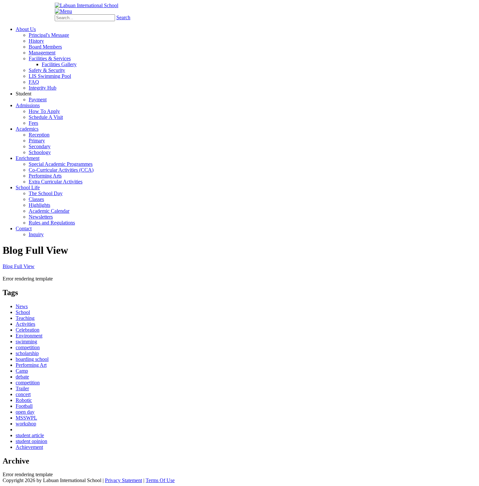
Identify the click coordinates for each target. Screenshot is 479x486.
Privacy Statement (123, 480)
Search (123, 17)
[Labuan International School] (86, 5)
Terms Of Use (160, 480)
